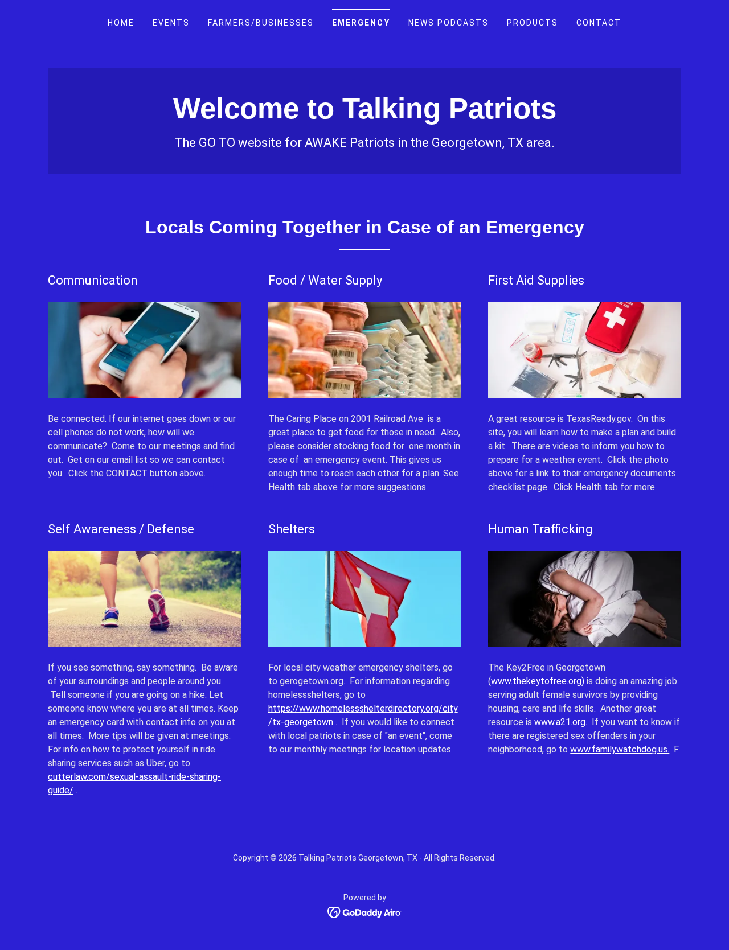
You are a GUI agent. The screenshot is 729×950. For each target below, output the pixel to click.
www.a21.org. (560, 722)
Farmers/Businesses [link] (261, 22)
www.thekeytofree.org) (537, 681)
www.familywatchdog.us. (619, 749)
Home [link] (121, 22)
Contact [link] (598, 22)
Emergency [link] (361, 22)
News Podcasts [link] (448, 22)
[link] (364, 115)
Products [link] (532, 22)
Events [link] (171, 22)
